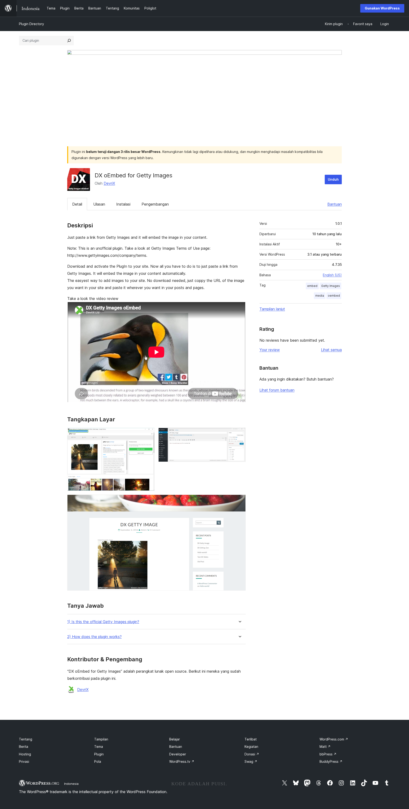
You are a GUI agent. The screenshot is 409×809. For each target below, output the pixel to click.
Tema (98, 747)
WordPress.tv (181, 761)
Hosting (25, 754)
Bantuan (334, 204)
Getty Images (330, 286)
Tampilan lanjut (272, 309)
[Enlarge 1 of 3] (148, 434)
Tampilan (101, 739)
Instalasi (123, 204)
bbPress (328, 754)
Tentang (25, 739)
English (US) (332, 275)
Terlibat (251, 739)
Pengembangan (155, 204)
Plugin (99, 754)
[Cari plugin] (69, 40)
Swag (251, 761)
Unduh (333, 179)
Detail (77, 204)
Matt (325, 747)
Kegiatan (251, 747)
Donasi (252, 754)
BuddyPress (331, 761)
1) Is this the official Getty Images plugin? (103, 622)
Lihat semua (331, 349)
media (319, 295)
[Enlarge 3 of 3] (239, 501)
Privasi (24, 761)
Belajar (174, 739)
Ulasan (99, 204)
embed (312, 286)
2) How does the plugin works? (94, 636)
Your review (269, 349)
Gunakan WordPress (382, 8)
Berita (23, 747)
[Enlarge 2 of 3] (239, 434)
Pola (97, 761)
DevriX (109, 183)
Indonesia (71, 784)
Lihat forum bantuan (276, 390)
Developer (177, 754)
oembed (334, 295)
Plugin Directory (31, 24)
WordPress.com (334, 739)
